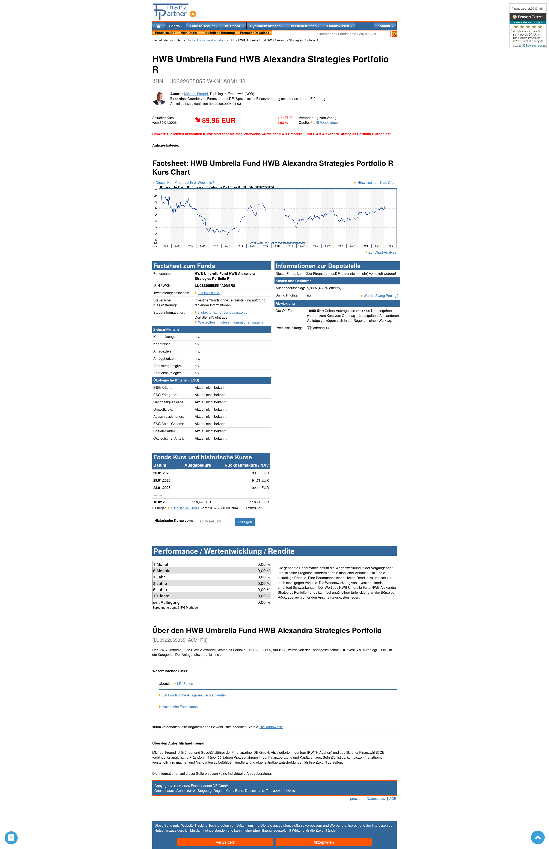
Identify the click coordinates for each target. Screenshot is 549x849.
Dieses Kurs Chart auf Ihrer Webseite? (185, 182)
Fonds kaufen (165, 32)
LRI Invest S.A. (209, 292)
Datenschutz (376, 798)
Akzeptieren (324, 842)
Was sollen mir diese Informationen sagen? (231, 322)
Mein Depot (189, 32)
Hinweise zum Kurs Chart (376, 182)
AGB (392, 798)
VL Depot (233, 25)
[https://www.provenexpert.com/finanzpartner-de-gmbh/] (528, 25)
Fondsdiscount (203, 25)
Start (189, 40)
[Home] (159, 26)
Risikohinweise (271, 727)
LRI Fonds (185, 683)
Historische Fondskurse (180, 706)
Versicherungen (304, 25)
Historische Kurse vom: (173, 520)
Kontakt (384, 25)
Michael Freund (196, 93)
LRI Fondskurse (326, 122)
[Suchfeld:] (354, 34)
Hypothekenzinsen (266, 25)
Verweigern (225, 842)
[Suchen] (394, 34)
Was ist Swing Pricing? (380, 295)
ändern (333, 830)
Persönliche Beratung (218, 32)
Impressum (355, 798)
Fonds (175, 25)
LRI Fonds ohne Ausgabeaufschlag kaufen (194, 695)
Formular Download (254, 32)
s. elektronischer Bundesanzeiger (223, 312)
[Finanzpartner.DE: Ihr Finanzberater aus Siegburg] (174, 10)
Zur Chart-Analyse (382, 252)
